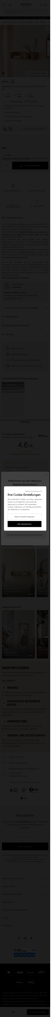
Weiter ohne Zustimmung (33, 491)
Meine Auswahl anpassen (24, 517)
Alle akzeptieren (24, 524)
